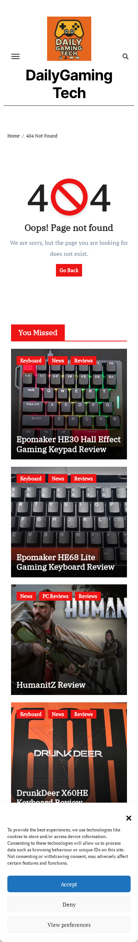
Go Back (69, 270)
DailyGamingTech (69, 84)
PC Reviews (55, 595)
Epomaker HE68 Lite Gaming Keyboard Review (65, 562)
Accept (69, 884)
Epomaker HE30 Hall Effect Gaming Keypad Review (69, 444)
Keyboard (31, 360)
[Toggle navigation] (15, 56)
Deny (69, 904)
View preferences (69, 924)
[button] (125, 813)
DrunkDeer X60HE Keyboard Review (52, 797)
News (58, 360)
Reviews (83, 360)
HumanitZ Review (51, 684)
